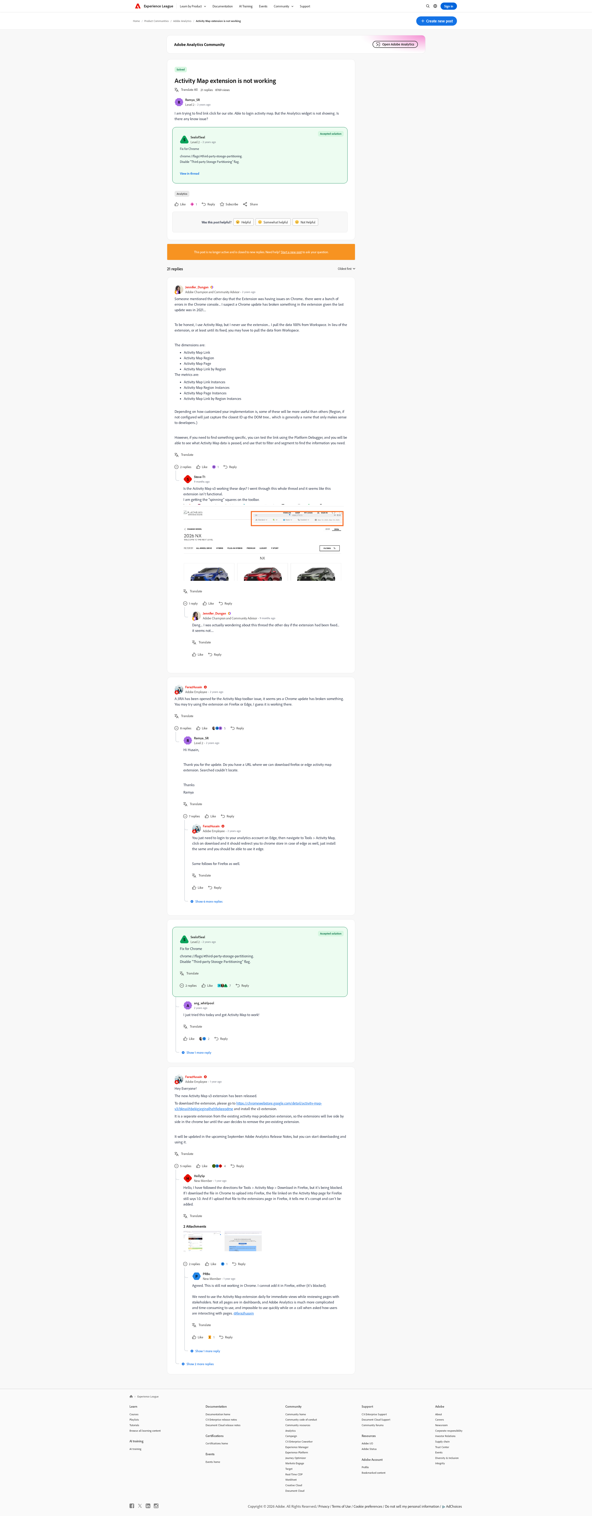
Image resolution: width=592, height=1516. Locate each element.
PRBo (206, 1274)
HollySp (199, 1176)
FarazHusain (193, 687)
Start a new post (291, 252)
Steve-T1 (199, 477)
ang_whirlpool (204, 1003)
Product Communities (156, 21)
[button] (436, 21)
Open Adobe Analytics (398, 44)
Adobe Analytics (182, 21)
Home (136, 21)
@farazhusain (244, 1313)
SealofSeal (198, 137)
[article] (260, 378)
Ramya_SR (192, 100)
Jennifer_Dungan (197, 287)
